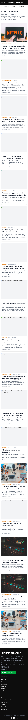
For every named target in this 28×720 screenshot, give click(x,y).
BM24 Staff (6, 202)
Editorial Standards (6, 700)
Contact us (4, 669)
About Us (3, 697)
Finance (3, 682)
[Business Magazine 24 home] (16, 2)
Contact (3, 704)
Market (14, 6)
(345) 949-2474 (5, 667)
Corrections (4, 702)
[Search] (5, 2)
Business (3, 679)
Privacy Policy (5, 707)
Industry (6, 6)
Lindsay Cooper (7, 55)
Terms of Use (4, 709)
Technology (4, 684)
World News (22, 6)
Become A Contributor (8, 672)
